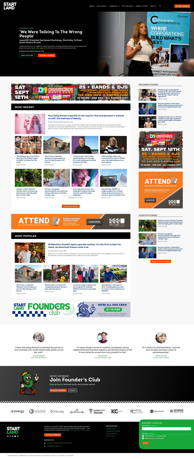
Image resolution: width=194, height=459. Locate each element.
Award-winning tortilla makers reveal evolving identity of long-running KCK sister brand (113, 224)
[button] (95, 6)
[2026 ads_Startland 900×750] (161, 149)
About (152, 6)
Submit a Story (142, 6)
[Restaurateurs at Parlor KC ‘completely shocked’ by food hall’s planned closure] (28, 210)
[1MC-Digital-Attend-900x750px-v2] (161, 190)
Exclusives (101, 6)
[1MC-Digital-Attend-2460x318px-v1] (70, 254)
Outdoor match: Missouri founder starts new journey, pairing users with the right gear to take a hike (170, 222)
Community (114, 6)
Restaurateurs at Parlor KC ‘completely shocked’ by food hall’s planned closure (27, 224)
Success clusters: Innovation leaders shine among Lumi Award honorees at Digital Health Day (170, 105)
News (91, 6)
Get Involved (127, 6)
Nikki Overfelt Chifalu (56, 122)
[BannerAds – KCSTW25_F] (70, 91)
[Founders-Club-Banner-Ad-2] (70, 342)
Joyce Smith (53, 283)
